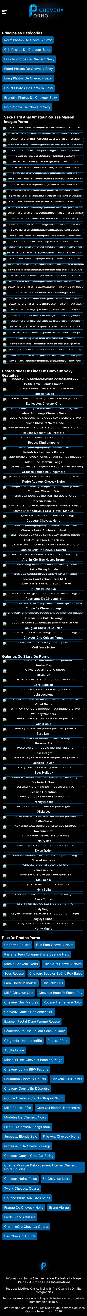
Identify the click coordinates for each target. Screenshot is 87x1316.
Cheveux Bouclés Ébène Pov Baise (55, 973)
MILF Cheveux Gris (18, 993)
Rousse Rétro (58, 1041)
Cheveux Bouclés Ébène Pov (60, 993)
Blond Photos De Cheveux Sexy (28, 69)
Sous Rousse (14, 973)
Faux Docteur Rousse (20, 983)
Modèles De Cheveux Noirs (25, 1117)
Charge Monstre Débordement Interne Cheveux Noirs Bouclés (40, 1167)
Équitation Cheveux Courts (25, 1079)
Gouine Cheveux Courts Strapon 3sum (33, 1098)
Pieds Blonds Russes (19, 1217)
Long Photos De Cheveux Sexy (28, 78)
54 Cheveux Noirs (56, 1179)
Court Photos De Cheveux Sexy (28, 88)
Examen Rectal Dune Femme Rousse (32, 1021)
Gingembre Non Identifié (23, 1041)
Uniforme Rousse (17, 945)
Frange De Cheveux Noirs (24, 1207)
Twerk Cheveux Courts (21, 1188)
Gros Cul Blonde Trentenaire (58, 1108)
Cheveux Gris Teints (66, 1079)
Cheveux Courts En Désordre (26, 1088)
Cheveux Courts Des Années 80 (28, 1012)
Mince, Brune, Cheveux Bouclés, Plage (33, 1060)
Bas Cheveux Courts (20, 1236)
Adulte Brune (14, 1050)
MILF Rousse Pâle (17, 1108)
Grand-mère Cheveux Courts (26, 1227)
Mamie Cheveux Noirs (21, 964)
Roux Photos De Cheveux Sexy (28, 40)
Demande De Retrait (54, 1278)
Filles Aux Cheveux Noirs (63, 964)
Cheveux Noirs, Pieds (20, 1179)
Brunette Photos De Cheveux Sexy (30, 98)
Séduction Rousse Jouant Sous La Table (35, 1031)
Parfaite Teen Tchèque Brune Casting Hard (37, 954)
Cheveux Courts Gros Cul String (29, 1156)
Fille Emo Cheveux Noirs (54, 945)
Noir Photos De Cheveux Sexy (27, 107)
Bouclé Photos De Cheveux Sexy (29, 59)
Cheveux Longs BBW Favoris (26, 1069)
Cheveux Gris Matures (21, 1002)
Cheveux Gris (52, 983)
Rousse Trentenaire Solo (62, 1002)
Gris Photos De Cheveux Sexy (27, 50)
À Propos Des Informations (49, 1282)
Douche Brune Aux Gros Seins (27, 1198)
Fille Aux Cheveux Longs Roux (27, 1127)
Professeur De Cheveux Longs (27, 1146)
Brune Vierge (59, 1207)
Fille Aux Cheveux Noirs (61, 1136)
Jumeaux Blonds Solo (20, 1136)
